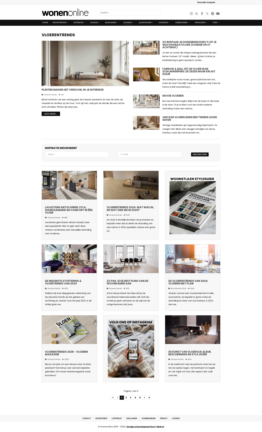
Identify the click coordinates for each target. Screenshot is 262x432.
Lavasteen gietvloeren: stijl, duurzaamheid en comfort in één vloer (69, 210)
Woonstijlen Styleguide (206, 2)
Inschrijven (200, 154)
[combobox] (129, 12)
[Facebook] (202, 14)
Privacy (163, 418)
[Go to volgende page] (144, 398)
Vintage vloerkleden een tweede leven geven (189, 118)
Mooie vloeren (173, 96)
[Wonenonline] (66, 12)
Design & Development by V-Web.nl (145, 426)
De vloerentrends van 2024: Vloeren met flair (188, 282)
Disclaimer (131, 418)
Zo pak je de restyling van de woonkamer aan (127, 282)
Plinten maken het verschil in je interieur (73, 90)
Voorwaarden (149, 418)
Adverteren (101, 418)
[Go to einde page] (149, 398)
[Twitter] (207, 14)
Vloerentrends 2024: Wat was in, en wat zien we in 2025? (130, 209)
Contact (86, 418)
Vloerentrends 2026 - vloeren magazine (66, 353)
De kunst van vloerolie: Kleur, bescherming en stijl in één (190, 353)
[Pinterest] (212, 14)
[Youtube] (217, 14)
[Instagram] (191, 14)
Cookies (176, 418)
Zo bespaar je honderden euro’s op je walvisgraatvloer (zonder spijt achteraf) (189, 44)
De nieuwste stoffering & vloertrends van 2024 (63, 282)
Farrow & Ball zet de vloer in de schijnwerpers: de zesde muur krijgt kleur (188, 71)
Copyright (117, 418)
